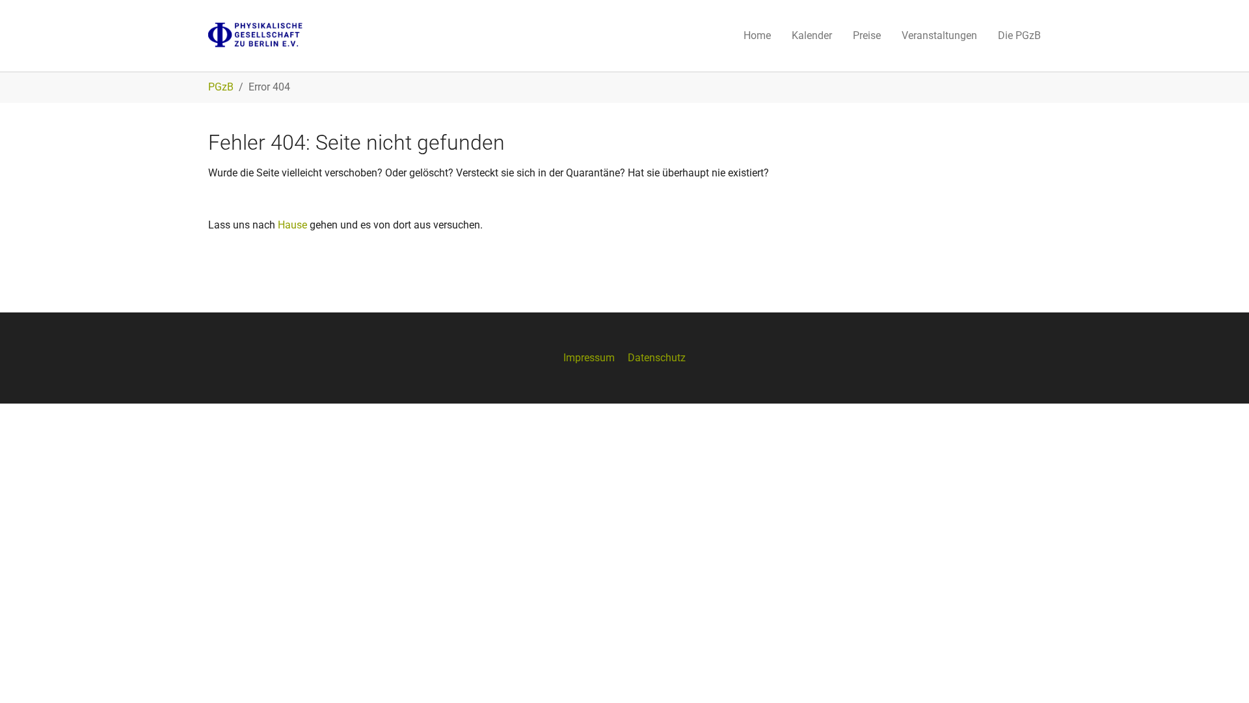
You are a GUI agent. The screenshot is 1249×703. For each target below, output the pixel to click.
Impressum (589, 358)
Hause (292, 225)
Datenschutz (657, 358)
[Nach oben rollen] (1220, 674)
